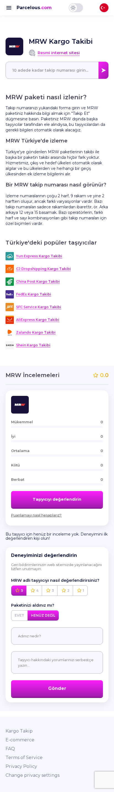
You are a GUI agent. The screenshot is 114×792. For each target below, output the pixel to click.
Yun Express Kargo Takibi (39, 256)
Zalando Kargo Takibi (36, 332)
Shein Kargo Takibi (33, 345)
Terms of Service (24, 757)
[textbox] (57, 70)
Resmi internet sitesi (59, 52)
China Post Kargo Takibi (38, 281)
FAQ (10, 748)
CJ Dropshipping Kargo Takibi (43, 269)
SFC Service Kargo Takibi (38, 307)
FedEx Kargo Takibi (33, 294)
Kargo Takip (19, 731)
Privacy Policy (21, 766)
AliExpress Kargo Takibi (37, 320)
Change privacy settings (32, 775)
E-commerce (20, 739)
